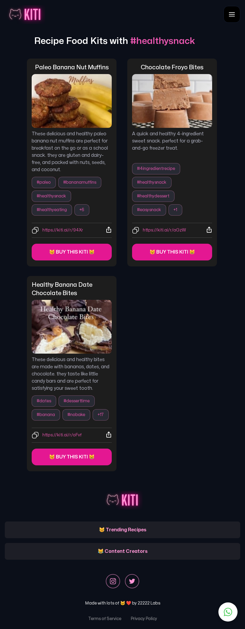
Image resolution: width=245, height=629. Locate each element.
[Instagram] (113, 581)
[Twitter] (132, 581)
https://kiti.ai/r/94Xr (62, 230)
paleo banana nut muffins (72, 67)
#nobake (76, 415)
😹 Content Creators (123, 551)
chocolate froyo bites (172, 67)
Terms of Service (104, 619)
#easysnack (149, 210)
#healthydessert (153, 196)
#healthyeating (52, 210)
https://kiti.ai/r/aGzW (164, 230)
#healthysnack (51, 196)
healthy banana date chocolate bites (63, 289)
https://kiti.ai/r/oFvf (62, 435)
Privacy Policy (144, 619)
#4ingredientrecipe (156, 169)
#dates (44, 401)
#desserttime (77, 401)
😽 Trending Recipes (122, 529)
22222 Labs (149, 603)
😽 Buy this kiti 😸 (72, 252)
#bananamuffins (79, 182)
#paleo (44, 182)
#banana (46, 415)
